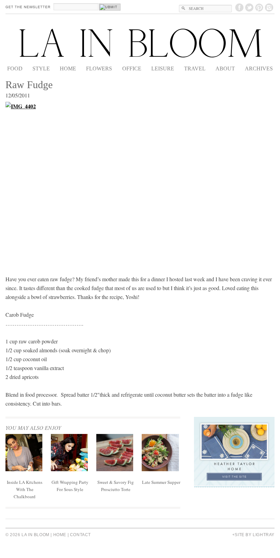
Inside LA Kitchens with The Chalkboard (24, 489)
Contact (80, 534)
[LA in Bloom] (140, 43)
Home (68, 68)
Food (15, 68)
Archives (259, 68)
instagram (269, 7)
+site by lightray (253, 534)
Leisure (162, 68)
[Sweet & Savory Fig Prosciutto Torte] (114, 469)
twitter (249, 7)
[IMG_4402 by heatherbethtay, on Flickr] (140, 184)
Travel (195, 68)
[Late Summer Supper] (160, 469)
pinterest (259, 7)
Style (41, 68)
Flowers (99, 68)
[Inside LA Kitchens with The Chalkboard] (23, 469)
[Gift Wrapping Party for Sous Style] (69, 469)
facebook (239, 7)
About (225, 68)
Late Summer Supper (161, 482)
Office (131, 68)
